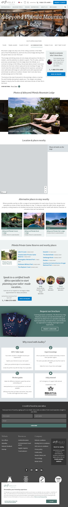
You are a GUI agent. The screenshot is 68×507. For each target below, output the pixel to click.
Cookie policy (38, 452)
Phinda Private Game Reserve (7, 263)
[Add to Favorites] (63, 14)
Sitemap (4, 449)
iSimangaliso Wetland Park (26, 259)
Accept (51, 501)
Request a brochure (49, 329)
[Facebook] (26, 470)
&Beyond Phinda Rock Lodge (32, 232)
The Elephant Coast (24, 267)
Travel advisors (22, 451)
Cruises (27, 7)
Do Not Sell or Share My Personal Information (11, 501)
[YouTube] (36, 470)
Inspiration (34, 7)
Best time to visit (60, 45)
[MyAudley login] (28, 2)
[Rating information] (19, 86)
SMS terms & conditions (41, 446)
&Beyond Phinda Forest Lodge (10, 232)
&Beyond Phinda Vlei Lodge (56, 231)
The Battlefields (48, 255)
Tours (4, 45)
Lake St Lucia (22, 252)
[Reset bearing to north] (45, 192)
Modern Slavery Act (40, 455)
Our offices (5, 440)
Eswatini (45, 252)
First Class (14, 86)
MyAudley (4, 443)
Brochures (53, 7)
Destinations (5, 7)
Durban (45, 260)
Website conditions (40, 440)
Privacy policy (38, 449)
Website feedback (7, 446)
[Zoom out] (45, 189)
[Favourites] (25, 2)
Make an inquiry (56, 74)
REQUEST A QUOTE (59, 2)
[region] (24, 169)
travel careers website (58, 460)
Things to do (48, 45)
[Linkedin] (41, 470)
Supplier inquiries (23, 448)
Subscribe (34, 425)
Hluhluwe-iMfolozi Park (25, 264)
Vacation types (17, 7)
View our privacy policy (40, 497)
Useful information (23, 440)
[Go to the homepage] (8, 2)
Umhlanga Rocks (48, 257)
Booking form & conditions (42, 443)
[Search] (65, 7)
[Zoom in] (45, 187)
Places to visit (24, 45)
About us (44, 7)
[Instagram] (31, 470)
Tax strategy (38, 458)
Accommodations (36, 45)
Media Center (38, 461)
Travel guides (12, 45)
